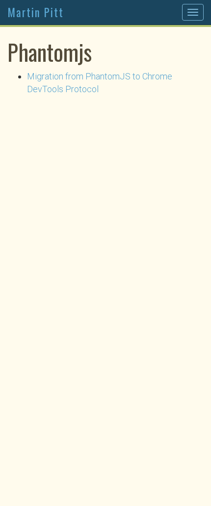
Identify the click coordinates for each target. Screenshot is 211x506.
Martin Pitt (35, 12)
